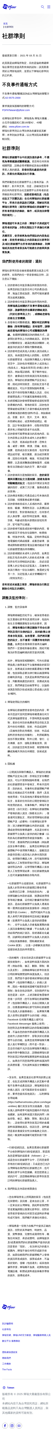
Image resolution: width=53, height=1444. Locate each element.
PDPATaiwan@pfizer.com (16, 110)
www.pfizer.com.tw (19, 126)
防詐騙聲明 (7, 1323)
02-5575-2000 (13, 97)
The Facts (7, 1369)
